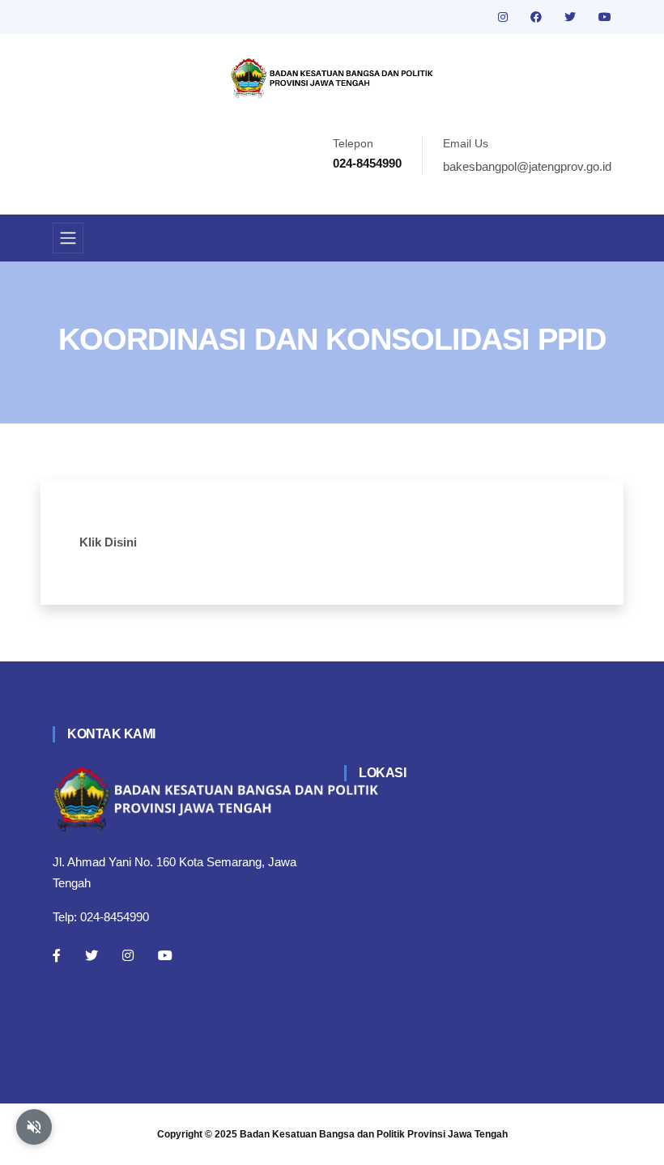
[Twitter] (91, 955)
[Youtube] (165, 955)
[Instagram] (128, 955)
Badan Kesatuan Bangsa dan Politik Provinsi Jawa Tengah (374, 1134)
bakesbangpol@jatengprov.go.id (527, 166)
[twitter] (572, 17)
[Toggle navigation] (68, 238)
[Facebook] (56, 955)
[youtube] (605, 17)
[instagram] (504, 17)
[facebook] (538, 17)
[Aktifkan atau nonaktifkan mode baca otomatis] (34, 1127)
